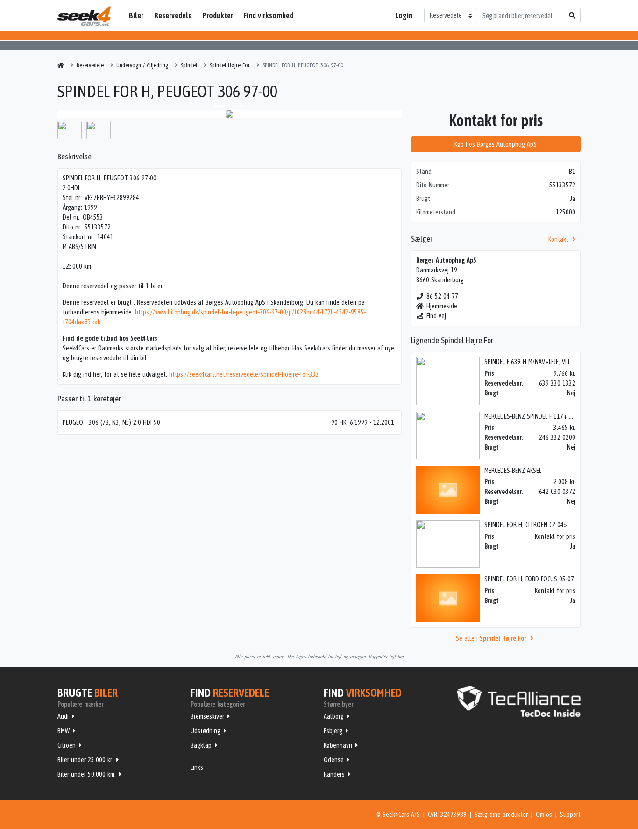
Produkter (217, 15)
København (338, 745)
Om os (544, 814)
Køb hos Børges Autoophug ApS (495, 144)
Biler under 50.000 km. (86, 774)
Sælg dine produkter (501, 814)
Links (197, 767)
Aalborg (334, 716)
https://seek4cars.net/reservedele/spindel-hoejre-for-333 (244, 374)
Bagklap (201, 745)
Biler (136, 15)
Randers (334, 774)
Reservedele (173, 15)
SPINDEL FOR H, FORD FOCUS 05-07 (529, 579)
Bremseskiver (207, 716)
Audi (63, 716)
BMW (63, 731)
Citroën (66, 745)
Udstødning (205, 731)
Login (403, 15)
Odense (334, 760)
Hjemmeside (441, 306)
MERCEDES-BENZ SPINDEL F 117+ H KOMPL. (538, 416)
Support (570, 814)
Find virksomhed (268, 15)
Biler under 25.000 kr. (85, 760)
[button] (83, 114)
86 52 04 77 (442, 296)
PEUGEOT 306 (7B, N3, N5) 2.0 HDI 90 (111, 422)
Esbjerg (333, 731)
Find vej (436, 316)
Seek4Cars (84, 16)
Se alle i (491, 638)
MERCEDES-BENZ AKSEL (512, 470)
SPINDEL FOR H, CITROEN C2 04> (525, 525)
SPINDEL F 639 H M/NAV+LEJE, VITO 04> (535, 361)
